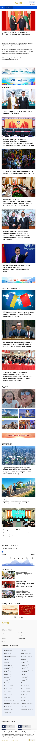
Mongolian (26, 656)
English (4, 633)
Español (20, 633)
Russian (25, 680)
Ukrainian (26, 703)
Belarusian (10, 656)
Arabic (7, 653)
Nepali (24, 662)
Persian (25, 665)
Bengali (7, 659)
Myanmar (27, 659)
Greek (8, 689)
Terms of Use (14, 740)
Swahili (25, 692)
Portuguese (27, 671)
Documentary (22, 638)
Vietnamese (27, 709)
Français (4, 635)
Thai (23, 697)
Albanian (8, 650)
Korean (8, 712)
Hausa (7, 692)
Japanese (8, 709)
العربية (20, 635)
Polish (24, 668)
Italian (8, 706)
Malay (26, 653)
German (8, 686)
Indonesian (11, 703)
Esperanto (9, 677)
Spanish (25, 689)
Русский (4, 638)
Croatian (8, 668)
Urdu (23, 706)
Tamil (24, 695)
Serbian (25, 683)
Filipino (8, 680)
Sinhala (25, 686)
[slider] (2, 552)
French (8, 683)
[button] (15, 617)
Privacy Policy (5, 740)
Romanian (26, 677)
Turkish (25, 700)
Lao (23, 650)
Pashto (24, 674)
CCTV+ (4, 641)
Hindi (7, 697)
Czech (7, 671)
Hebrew (8, 695)
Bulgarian (9, 662)
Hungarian (9, 700)
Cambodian (8, 665)
